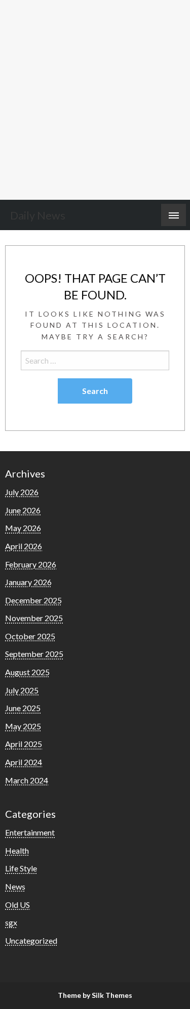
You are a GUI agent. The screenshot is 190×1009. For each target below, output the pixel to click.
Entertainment (30, 832)
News (15, 886)
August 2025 (27, 672)
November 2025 (34, 618)
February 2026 (30, 564)
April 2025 (23, 744)
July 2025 (22, 690)
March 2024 (26, 780)
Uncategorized (31, 940)
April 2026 (23, 546)
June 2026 (23, 510)
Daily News (37, 215)
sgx (11, 922)
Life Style (21, 868)
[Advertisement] (95, 100)
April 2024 (23, 762)
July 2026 (22, 492)
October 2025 (30, 636)
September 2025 (34, 654)
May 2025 (23, 726)
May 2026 (23, 528)
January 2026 (28, 582)
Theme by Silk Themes (95, 995)
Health (17, 850)
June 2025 (23, 708)
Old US (17, 904)
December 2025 (33, 600)
